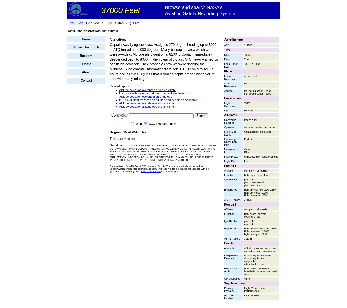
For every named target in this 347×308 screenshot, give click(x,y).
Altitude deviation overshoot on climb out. (145, 96)
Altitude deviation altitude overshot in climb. (147, 103)
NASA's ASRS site (151, 171)
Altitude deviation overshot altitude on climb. (147, 90)
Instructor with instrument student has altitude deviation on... (157, 93)
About (86, 72)
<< (72, 23)
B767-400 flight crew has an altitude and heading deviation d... (159, 100)
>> (81, 23)
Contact (86, 80)
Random (86, 55)
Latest (86, 64)
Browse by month (86, 47)
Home (86, 39)
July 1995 (132, 23)
